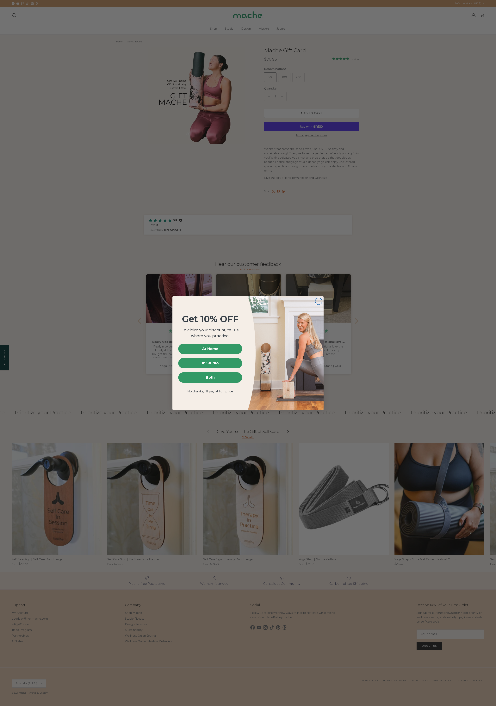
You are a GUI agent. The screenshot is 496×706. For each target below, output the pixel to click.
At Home (210, 349)
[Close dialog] (318, 301)
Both (210, 377)
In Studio (210, 363)
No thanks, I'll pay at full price (210, 391)
